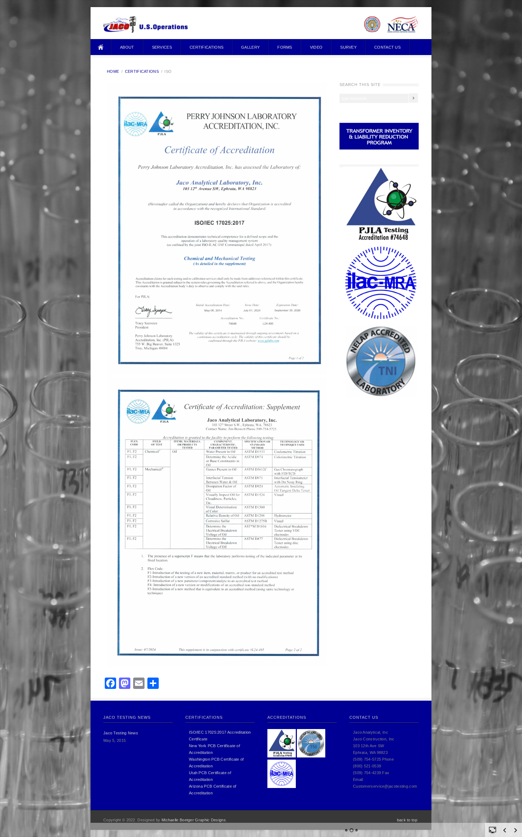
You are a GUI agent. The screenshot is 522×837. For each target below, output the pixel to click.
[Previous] (504, 830)
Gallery (250, 47)
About (127, 47)
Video (316, 47)
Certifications (206, 47)
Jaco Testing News (120, 733)
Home (101, 47)
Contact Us (387, 47)
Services (162, 47)
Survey (348, 47)
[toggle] (492, 829)
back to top (407, 820)
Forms (284, 47)
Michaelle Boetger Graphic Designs (194, 820)
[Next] (515, 830)
